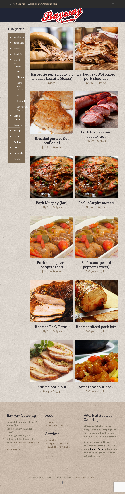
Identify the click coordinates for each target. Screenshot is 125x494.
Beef (19, 71)
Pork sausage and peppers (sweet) (96, 265)
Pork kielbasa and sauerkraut (96, 134)
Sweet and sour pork (96, 387)
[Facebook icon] (113, 3)
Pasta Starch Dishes (19, 86)
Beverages (18, 42)
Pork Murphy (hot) (52, 203)
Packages (18, 130)
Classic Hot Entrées (17, 63)
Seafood (19, 101)
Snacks (17, 159)
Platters (17, 141)
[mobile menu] (113, 15)
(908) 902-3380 (27, 438)
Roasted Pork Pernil (52, 327)
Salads (17, 147)
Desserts (18, 124)
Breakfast (18, 54)
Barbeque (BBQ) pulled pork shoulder (96, 76)
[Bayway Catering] (62, 16)
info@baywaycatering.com (43, 3)
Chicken (19, 77)
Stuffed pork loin (51, 387)
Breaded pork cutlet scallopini (52, 141)
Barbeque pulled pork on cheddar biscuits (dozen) (52, 76)
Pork (19, 95)
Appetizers (18, 37)
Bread (17, 48)
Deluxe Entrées (17, 117)
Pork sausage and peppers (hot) (52, 265)
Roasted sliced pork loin (96, 327)
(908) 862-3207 (19, 3)
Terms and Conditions (85, 477)
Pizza (16, 136)
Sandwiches (18, 153)
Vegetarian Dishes (19, 108)
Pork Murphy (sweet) (96, 203)
